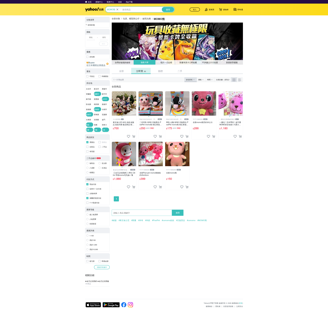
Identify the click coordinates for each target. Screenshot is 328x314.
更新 (240, 303)
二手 (180, 71)
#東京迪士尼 (124, 220)
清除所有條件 (102, 267)
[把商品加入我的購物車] (133, 136)
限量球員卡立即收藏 (188, 62)
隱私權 (217, 306)
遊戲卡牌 (144, 62)
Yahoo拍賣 (94, 9)
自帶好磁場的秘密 (122, 62)
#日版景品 (180, 220)
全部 (121, 71)
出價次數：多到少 (222, 79)
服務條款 (209, 306)
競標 (160, 71)
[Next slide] (134, 103)
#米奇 (140, 220)
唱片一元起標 (166, 62)
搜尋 (178, 212)
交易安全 (239, 306)
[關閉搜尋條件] (117, 9)
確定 (103, 43)
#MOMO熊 (202, 220)
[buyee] (97, 64)
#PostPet (156, 220)
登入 (195, 9)
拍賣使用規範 (228, 306)
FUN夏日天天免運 (210, 62)
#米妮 (147, 220)
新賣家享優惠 (232, 62)
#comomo (191, 220)
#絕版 (114, 220)
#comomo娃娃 (168, 220)
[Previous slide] (113, 103)
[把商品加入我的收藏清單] (128, 136)
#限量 (133, 220)
